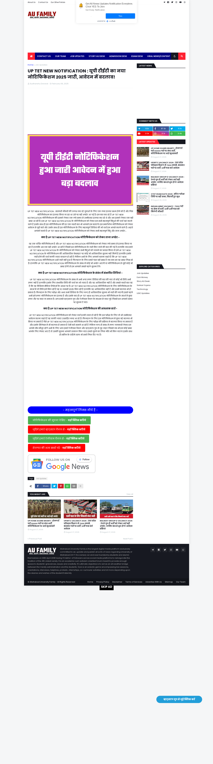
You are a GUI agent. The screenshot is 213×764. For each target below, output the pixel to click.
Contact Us (43, 2)
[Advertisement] (132, 28)
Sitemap (169, 581)
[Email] (74, 486)
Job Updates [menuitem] (77, 56)
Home (30, 64)
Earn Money (142, 277)
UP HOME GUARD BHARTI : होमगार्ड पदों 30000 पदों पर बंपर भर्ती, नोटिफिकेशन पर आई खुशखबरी (43, 523)
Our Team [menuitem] (60, 56)
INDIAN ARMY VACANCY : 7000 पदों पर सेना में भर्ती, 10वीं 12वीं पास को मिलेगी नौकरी (167, 209)
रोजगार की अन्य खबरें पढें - (57, 448)
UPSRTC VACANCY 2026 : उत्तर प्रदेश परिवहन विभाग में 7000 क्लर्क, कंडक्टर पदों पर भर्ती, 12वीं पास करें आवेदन (80, 525)
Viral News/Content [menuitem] (158, 56)
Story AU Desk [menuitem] (97, 56)
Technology (142, 289)
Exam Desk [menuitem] (137, 56)
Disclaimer (117, 581)
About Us (32, 2)
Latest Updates (147, 141)
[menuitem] (31, 56)
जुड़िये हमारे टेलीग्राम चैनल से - (58, 438)
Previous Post (35, 538)
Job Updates (41, 64)
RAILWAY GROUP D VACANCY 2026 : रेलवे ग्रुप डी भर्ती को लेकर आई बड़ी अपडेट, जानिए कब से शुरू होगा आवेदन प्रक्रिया (116, 525)
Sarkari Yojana (143, 285)
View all (129, 494)
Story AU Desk (143, 281)
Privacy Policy (102, 581)
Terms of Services (133, 581)
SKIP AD (106, 587)
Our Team (180, 581)
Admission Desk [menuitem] (118, 56)
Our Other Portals (58, 2)
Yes (120, 16)
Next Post (127, 538)
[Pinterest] (61, 486)
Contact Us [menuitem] (44, 56)
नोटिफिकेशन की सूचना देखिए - (59, 420)
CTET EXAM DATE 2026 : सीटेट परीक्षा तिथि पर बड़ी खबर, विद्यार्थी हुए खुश (168, 195)
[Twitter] (54, 486)
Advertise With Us (153, 581)
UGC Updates (143, 293)
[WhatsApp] (67, 486)
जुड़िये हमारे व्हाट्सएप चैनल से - (59, 429)
